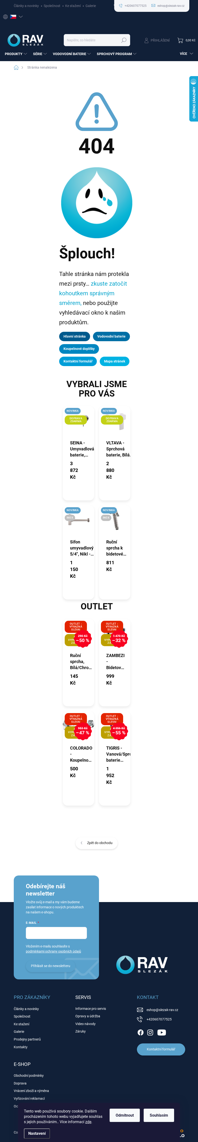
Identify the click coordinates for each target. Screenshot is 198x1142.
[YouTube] (161, 1031)
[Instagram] (150, 1031)
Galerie (90, 6)
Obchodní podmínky (29, 1075)
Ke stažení (73, 6)
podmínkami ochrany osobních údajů (53, 951)
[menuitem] (16, 54)
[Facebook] (140, 1031)
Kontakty (21, 1047)
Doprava (20, 1083)
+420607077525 (159, 1019)
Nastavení (37, 1133)
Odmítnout (125, 1115)
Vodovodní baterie (111, 336)
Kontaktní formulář (78, 361)
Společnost (52, 6)
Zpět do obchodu (100, 843)
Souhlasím (159, 1115)
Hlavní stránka (75, 336)
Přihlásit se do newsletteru (50, 966)
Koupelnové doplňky (79, 349)
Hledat (124, 40)
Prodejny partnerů (27, 1039)
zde (88, 1122)
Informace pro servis (90, 1009)
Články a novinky (26, 6)
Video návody (85, 1024)
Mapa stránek (114, 361)
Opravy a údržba (87, 1016)
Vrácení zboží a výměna (31, 1091)
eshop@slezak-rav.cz (162, 1010)
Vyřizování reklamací (29, 1098)
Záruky (80, 1031)
